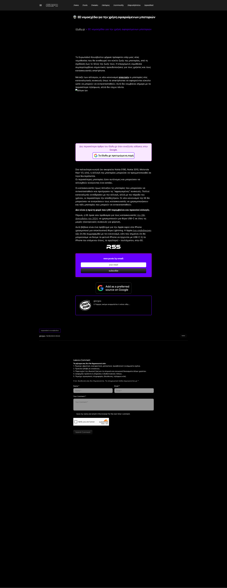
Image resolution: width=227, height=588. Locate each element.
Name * (76, 386)
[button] (40, 5)
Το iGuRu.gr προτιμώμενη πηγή (116, 155)
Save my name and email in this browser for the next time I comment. (103, 414)
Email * (117, 386)
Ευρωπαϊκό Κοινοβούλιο (50, 330)
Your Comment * (79, 396)
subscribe (113, 270)
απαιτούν (124, 77)
